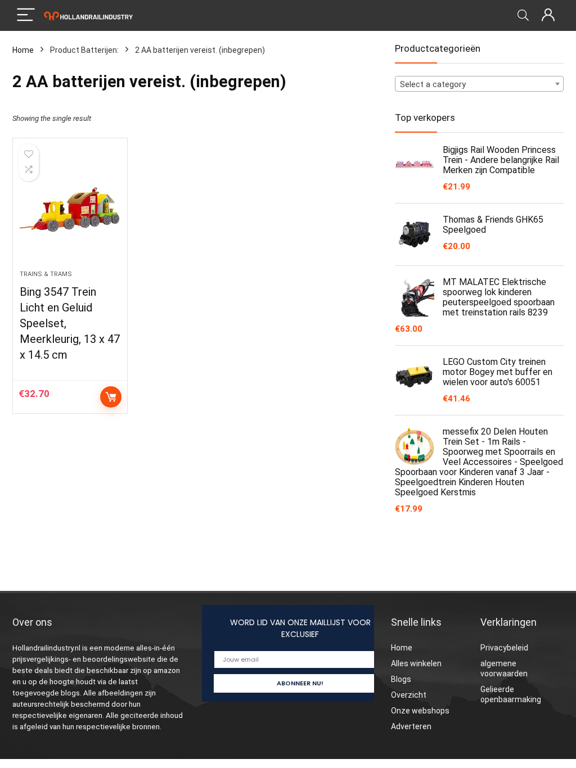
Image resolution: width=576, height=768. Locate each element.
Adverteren (411, 726)
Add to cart (111, 397)
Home (23, 50)
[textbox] (479, 84)
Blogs (401, 679)
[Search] (523, 15)
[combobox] (479, 84)
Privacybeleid (504, 647)
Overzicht (408, 694)
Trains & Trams (46, 274)
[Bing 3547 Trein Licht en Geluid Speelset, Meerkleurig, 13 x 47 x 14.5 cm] (70, 209)
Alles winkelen (416, 663)
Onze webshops (420, 710)
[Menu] (25, 15)
